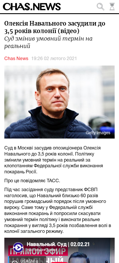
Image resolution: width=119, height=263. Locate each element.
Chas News (16, 59)
